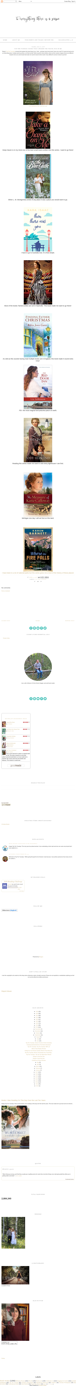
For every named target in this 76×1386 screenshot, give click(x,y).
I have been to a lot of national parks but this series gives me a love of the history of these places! (38, 573)
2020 (37, 1023)
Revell (30, 1381)
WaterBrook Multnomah (42, 1382)
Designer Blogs (42, 1385)
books (44, 1384)
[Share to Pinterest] (48, 577)
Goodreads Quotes (69, 1179)
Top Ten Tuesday (10, 51)
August (38, 1037)
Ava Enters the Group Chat (12, 729)
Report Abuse (6, 991)
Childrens (53, 1382)
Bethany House (20, 1381)
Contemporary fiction (13, 1384)
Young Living (6, 638)
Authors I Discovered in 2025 (19, 854)
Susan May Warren (36, 1384)
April (38, 1064)
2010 (37, 1086)
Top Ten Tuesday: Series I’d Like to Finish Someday (39, 1042)
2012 (36, 1082)
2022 (37, 1019)
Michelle (10, 884)
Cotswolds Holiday (10, 736)
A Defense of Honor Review (39, 1060)
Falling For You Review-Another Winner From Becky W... (39, 1050)
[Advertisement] (37, 606)
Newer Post (70, 621)
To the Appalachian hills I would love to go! (38, 106)
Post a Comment (5, 591)
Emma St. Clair (10, 730)
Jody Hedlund (24, 1384)
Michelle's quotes (8, 1169)
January (38, 1070)
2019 (37, 1025)
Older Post (5, 621)
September (38, 1035)
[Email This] (41, 577)
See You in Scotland (11, 750)
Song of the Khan (10, 722)
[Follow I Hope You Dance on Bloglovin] (9, 911)
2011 (37, 1084)
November (37, 1031)
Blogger (41, 956)
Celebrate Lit (49, 1381)
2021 (37, 1021)
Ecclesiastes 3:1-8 (66, 40)
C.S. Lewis (19, 1175)
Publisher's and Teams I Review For (39, 40)
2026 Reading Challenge (13, 881)
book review (5, 1381)
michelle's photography (27, 1382)
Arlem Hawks (10, 751)
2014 (36, 1078)
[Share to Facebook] (46, 577)
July (38, 1039)
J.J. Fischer (9, 723)
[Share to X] (44, 577)
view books (21, 891)
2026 (37, 1011)
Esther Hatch (10, 746)
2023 (37, 1017)
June (37, 1041)
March (37, 1066)
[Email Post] (38, 577)
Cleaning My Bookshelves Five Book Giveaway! (39, 1044)
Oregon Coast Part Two (39, 1056)
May (38, 1062)
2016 (36, 1074)
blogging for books (62, 1381)
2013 (36, 1080)
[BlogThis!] (43, 577)
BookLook (39, 1381)
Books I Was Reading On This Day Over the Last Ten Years (23, 1100)
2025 (37, 1013)
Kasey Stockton (10, 737)
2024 (37, 1015)
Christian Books (5, 824)
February (38, 1068)
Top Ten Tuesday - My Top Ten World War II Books (38, 1054)
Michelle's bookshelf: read (16, 719)
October (38, 1033)
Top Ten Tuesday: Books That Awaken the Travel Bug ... (39, 1052)
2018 (36, 1027)
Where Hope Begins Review (39, 1048)
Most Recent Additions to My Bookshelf (23, 843)
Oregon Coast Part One (39, 1058)
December (38, 1029)
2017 (36, 1072)
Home (5, 40)
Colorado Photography (65, 1382)
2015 (36, 1076)
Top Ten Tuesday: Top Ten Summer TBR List (39, 1046)
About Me (16, 40)
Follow (3, 1358)
